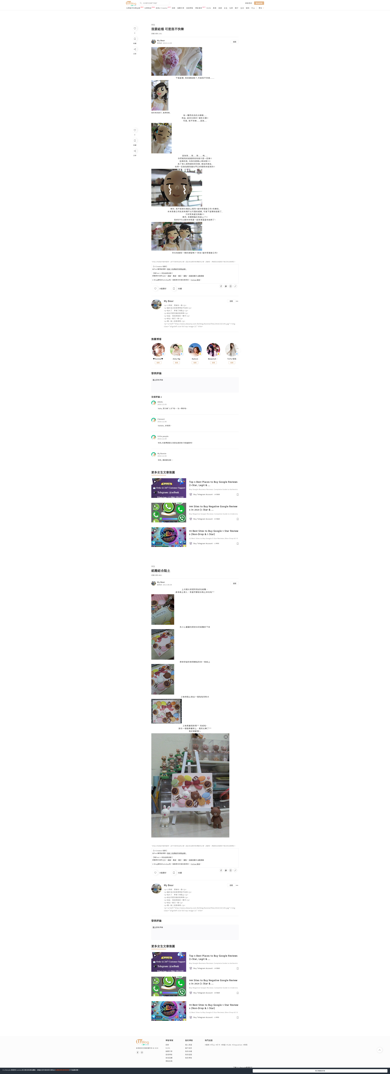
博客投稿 (169, 1061)
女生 (225, 8)
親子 (236, 8)
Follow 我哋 (195, 280)
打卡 (164, 276)
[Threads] (134, 168)
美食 (214, 8)
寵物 (247, 8)
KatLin (195, 359)
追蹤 (234, 41)
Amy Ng (176, 359)
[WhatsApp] (134, 162)
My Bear (161, 40)
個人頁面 (188, 1044)
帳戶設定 (188, 1048)
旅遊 (220, 8)
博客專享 (198, 8)
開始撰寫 (259, 3)
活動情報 (200, 276)
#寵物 (207, 1044)
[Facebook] (134, 156)
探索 (173, 8)
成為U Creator (161, 8)
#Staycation (237, 1044)
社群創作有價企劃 (133, 8)
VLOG (208, 8)
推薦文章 (180, 8)
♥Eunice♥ (158, 359)
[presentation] (151, 351)
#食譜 (223, 1044)
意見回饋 (169, 1058)
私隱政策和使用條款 (62, 1070)
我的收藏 (188, 1051)
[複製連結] (134, 173)
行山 (253, 8)
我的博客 (188, 1058)
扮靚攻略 (192, 276)
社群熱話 (148, 8)
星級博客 (189, 8)
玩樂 (231, 8)
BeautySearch (213, 359)
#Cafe (228, 1044)
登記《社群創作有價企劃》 (177, 269)
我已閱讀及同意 (320, 1071)
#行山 (212, 1044)
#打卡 (218, 1044)
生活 (242, 8)
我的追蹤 (188, 1054)
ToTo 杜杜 (231, 359)
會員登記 (248, 3)
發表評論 (158, 380)
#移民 (245, 1044)
